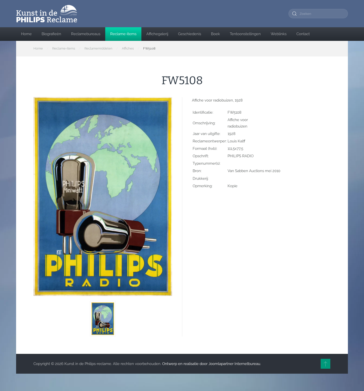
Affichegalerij (157, 34)
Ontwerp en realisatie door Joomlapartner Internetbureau (211, 364)
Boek (215, 34)
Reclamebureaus (85, 34)
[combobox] (318, 13)
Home (26, 34)
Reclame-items (123, 34)
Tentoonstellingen (245, 34)
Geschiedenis (189, 34)
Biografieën (51, 34)
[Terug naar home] (46, 13)
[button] (103, 319)
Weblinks (278, 34)
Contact (303, 34)
